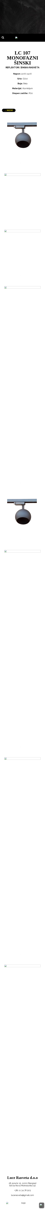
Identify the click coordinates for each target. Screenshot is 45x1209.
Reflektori (13, 67)
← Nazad (9, 110)
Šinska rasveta (29, 67)
